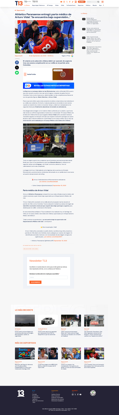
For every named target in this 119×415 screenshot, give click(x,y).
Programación (36, 397)
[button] (103, 5)
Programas (35, 396)
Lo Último (27, 5)
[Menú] (102, 2)
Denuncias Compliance (57, 401)
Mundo (95, 5)
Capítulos (34, 399)
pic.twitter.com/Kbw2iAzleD (48, 181)
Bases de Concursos (37, 401)
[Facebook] (78, 395)
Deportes (80, 5)
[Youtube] (80, 395)
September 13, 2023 (59, 185)
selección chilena (31, 249)
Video (57, 5)
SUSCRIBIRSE (35, 282)
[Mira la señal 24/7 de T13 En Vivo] (82, 2)
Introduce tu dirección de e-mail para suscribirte (44, 274)
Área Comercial (55, 396)
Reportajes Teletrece (38, 5)
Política (88, 5)
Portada (34, 394)
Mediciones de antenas (57, 399)
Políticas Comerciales (57, 397)
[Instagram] (73, 395)
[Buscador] (98, 2)
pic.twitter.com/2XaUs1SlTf (53, 237)
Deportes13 (18, 56)
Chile (62, 5)
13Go (33, 402)
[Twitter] (75, 395)
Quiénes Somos (55, 394)
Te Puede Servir (71, 5)
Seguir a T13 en (66, 56)
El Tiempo (50, 5)
